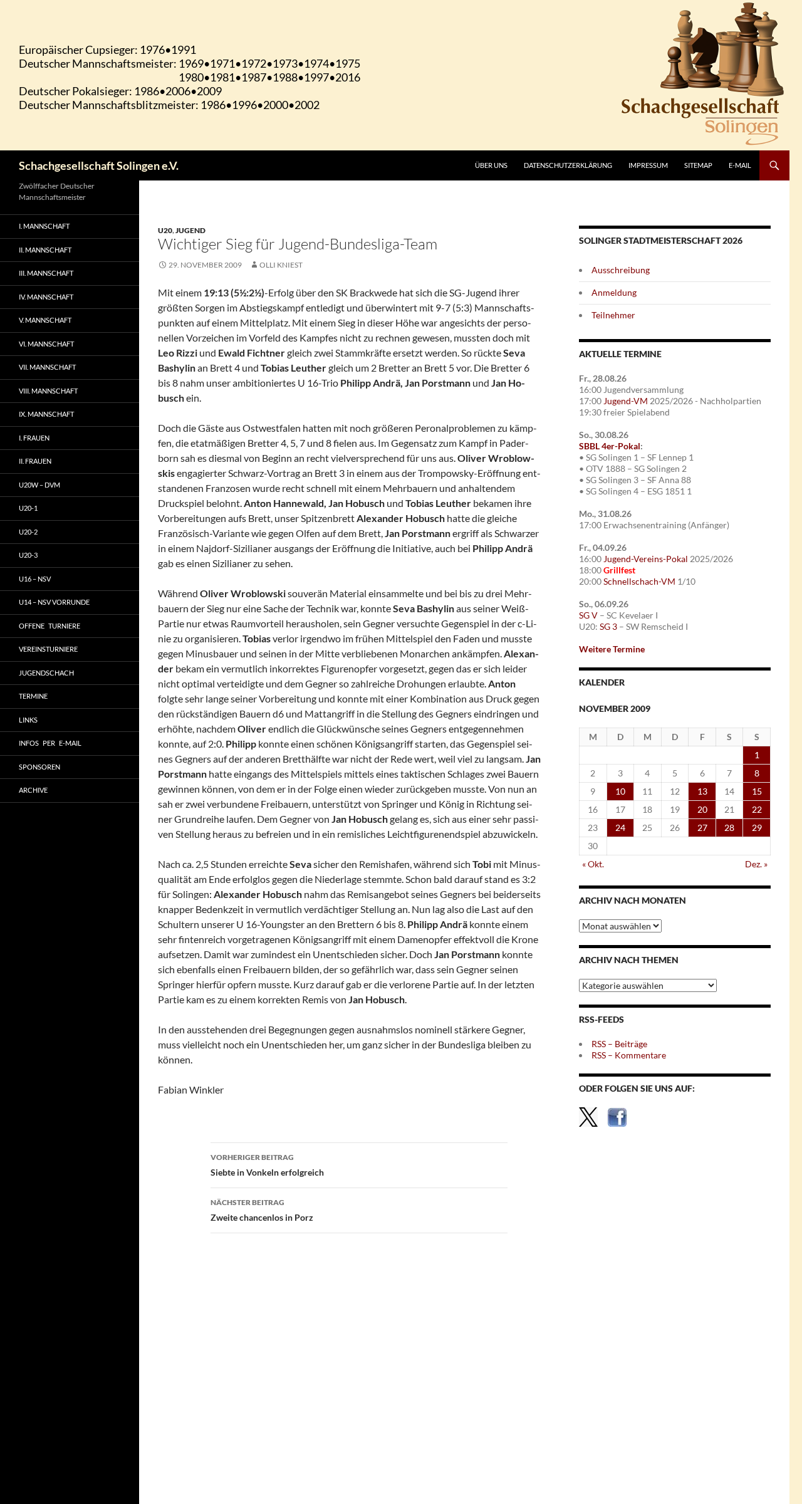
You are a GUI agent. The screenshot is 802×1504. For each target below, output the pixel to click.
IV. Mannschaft (46, 297)
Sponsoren (39, 767)
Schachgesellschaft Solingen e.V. (99, 165)
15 (757, 791)
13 (702, 791)
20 (702, 809)
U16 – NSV (35, 579)
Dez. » (756, 864)
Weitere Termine (612, 649)
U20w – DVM (39, 485)
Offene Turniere (49, 626)
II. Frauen (35, 461)
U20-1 (28, 508)
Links (28, 720)
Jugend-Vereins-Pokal (645, 558)
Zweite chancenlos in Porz (262, 1210)
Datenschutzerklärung (568, 165)
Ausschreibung (620, 269)
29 (757, 827)
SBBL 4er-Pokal (609, 446)
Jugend (190, 230)
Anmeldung (614, 292)
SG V (588, 615)
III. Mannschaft (46, 273)
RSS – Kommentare (628, 1055)
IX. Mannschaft (46, 414)
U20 (165, 230)
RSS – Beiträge (619, 1043)
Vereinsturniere (48, 649)
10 (620, 791)
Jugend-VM (625, 400)
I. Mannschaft (44, 226)
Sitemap (698, 165)
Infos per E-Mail (50, 743)
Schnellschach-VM (639, 581)
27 (702, 827)
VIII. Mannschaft (48, 391)
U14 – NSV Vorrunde (54, 602)
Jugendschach (46, 673)
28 (729, 827)
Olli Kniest (281, 264)
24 (620, 827)
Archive (33, 790)
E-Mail (740, 165)
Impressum (648, 165)
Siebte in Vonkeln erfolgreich (267, 1165)
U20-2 (28, 532)
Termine (33, 696)
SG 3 (608, 626)
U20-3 (28, 555)
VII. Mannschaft (47, 367)
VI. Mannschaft (46, 344)
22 (757, 809)
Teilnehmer (613, 315)
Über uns (491, 165)
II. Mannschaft (45, 250)
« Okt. (593, 864)
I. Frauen (34, 438)
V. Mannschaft (45, 320)
